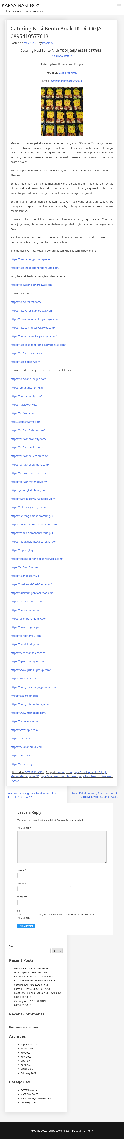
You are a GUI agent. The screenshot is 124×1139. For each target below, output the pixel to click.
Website (22, 897)
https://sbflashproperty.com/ (28, 439)
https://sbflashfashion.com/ (28, 430)
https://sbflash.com (23, 413)
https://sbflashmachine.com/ (28, 473)
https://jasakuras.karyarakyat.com (32, 310)
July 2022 (25, 1052)
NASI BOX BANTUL (31, 1094)
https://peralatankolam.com (28, 653)
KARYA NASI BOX (21, 5)
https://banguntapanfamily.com (30, 704)
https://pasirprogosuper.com (28, 627)
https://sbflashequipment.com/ (30, 464)
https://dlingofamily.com (26, 635)
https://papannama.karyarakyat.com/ (34, 336)
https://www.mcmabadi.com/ (28, 712)
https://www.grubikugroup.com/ (31, 670)
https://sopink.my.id (23, 764)
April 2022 (26, 1064)
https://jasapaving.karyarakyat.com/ (33, 327)
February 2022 (28, 1073)
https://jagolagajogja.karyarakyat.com (34, 541)
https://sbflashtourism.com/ (28, 601)
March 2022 (27, 1068)
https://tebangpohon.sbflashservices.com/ (37, 559)
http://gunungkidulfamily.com (29, 490)
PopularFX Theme (83, 1130)
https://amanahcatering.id (27, 387)
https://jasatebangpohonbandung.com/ (35, 268)
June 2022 (26, 1056)
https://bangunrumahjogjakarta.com (33, 687)
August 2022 (27, 1048)
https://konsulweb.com (25, 678)
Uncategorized (28, 1102)
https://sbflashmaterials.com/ (29, 482)
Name (21, 869)
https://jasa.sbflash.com (25, 362)
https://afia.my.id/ (21, 755)
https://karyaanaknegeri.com (28, 379)
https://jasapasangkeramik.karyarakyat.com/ (38, 345)
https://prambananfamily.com (29, 618)
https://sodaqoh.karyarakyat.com (31, 285)
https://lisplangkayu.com (26, 550)
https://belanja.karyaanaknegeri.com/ (34, 524)
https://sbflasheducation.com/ (29, 456)
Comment (24, 827)
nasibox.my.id (62, 56)
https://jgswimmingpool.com (28, 661)
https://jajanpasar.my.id (25, 576)
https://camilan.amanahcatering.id (32, 533)
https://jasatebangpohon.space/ (30, 259)
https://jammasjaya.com (25, 721)
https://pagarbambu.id (25, 695)
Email (21, 883)
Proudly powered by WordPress (50, 1130)
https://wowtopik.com (24, 730)
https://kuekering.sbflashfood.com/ (32, 593)
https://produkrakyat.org (26, 644)
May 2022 (26, 1060)
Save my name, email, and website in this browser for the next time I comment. (60, 916)
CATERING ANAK (34, 772)
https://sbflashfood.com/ (26, 567)
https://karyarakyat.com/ (26, 302)
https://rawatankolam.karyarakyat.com (35, 319)
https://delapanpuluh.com (27, 747)
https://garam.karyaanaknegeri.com (33, 499)
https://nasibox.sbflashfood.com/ (31, 584)
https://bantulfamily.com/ (26, 396)
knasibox (47, 43)
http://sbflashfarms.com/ (26, 422)
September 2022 (29, 1044)
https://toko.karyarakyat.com (28, 507)
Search (13, 946)
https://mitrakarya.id (23, 738)
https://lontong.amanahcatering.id (32, 516)
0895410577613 (68, 72)
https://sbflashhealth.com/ (27, 447)
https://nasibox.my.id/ (24, 404)
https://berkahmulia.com (26, 610)
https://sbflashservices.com (27, 353)
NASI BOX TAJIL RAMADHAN (36, 1098)
